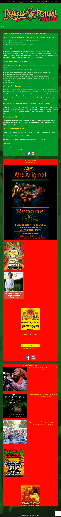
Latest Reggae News (30, 365)
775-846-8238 (30, 162)
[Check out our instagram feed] (33, 153)
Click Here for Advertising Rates (30, 348)
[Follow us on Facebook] (28, 153)
